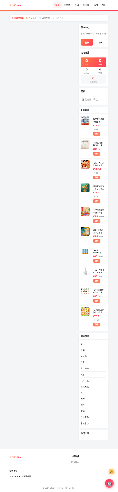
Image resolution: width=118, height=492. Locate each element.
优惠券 (67, 5)
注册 (100, 42)
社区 (104, 5)
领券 (96, 134)
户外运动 (85, 417)
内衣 (83, 399)
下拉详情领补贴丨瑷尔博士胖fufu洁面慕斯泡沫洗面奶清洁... (98, 271)
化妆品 (84, 356)
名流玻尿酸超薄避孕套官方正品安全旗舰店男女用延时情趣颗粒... (98, 120)
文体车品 (85, 380)
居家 (83, 362)
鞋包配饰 (85, 368)
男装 (83, 393)
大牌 (77, 5)
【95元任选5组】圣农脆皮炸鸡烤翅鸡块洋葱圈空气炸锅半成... (98, 311)
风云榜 (86, 5)
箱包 (83, 405)
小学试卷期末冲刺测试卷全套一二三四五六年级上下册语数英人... (98, 211)
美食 (83, 374)
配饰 (83, 411)
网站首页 (75, 462)
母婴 (83, 350)
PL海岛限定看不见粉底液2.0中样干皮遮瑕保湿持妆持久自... (98, 144)
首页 (57, 5)
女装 (83, 344)
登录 (87, 42)
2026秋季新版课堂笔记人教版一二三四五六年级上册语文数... (98, 231)
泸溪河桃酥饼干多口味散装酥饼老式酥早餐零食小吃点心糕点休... (98, 187)
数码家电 (85, 387)
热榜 (96, 5)
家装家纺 (85, 423)
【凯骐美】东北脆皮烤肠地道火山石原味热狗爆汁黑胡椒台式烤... (98, 164)
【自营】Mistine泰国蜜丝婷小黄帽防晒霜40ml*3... (98, 251)
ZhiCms (72, 488)
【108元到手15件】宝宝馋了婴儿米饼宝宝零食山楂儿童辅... (98, 291)
